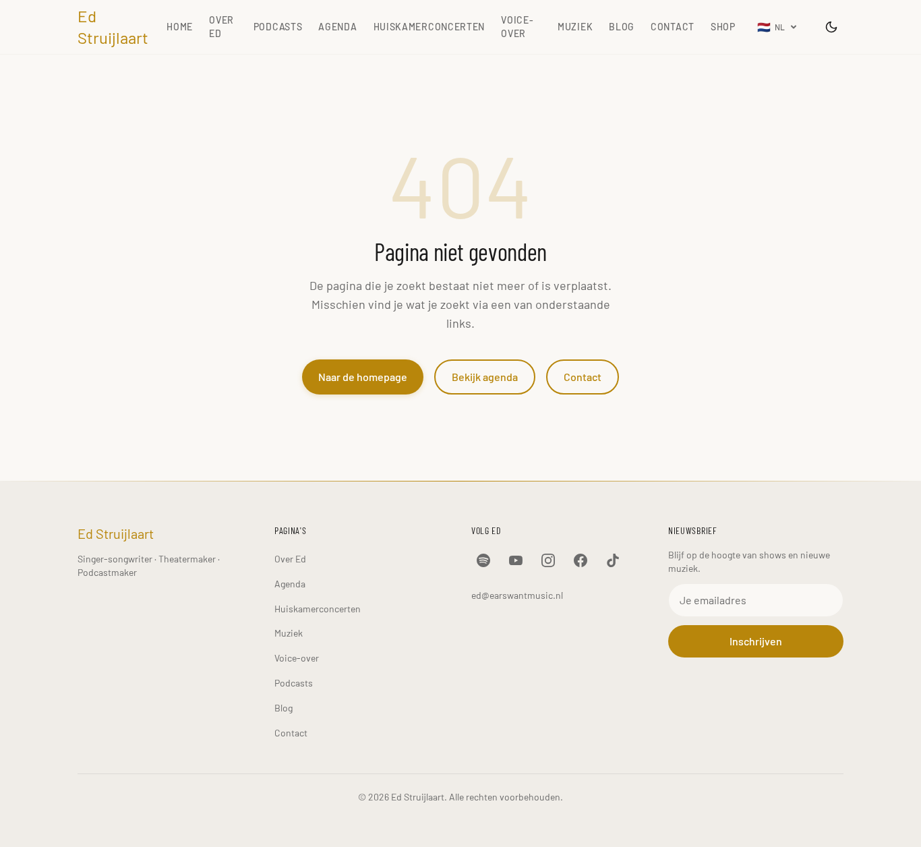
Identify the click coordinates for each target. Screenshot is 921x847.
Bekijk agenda (485, 376)
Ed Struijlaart (113, 26)
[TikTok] (613, 560)
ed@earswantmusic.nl (517, 595)
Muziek (575, 26)
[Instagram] (548, 560)
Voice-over (517, 26)
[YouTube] (516, 560)
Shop (723, 26)
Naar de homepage (362, 376)
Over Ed (221, 26)
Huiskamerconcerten (429, 26)
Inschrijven (756, 641)
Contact (672, 26)
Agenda (337, 26)
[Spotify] (483, 560)
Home (180, 26)
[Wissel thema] (831, 27)
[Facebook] (580, 560)
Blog (621, 26)
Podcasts (278, 26)
